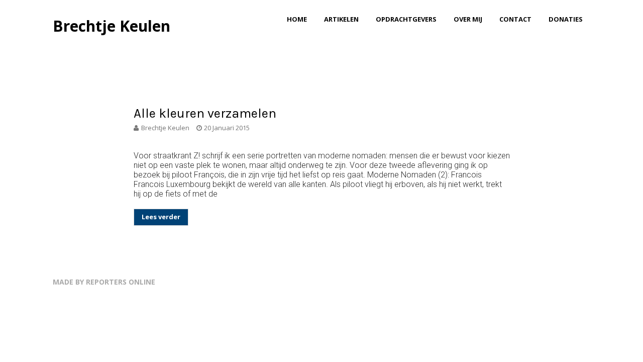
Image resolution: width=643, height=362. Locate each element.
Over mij (468, 19)
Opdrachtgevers (406, 19)
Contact (515, 19)
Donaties (566, 19)
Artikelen (341, 19)
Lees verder (161, 216)
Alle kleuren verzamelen (205, 113)
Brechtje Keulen (111, 26)
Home (297, 19)
